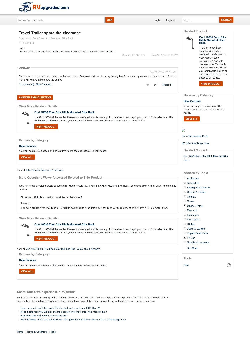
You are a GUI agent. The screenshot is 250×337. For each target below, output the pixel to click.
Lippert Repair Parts (197, 233)
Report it (166, 84)
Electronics (193, 215)
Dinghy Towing (194, 205)
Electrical (192, 210)
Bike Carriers (27, 146)
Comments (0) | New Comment (35, 84)
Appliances (193, 178)
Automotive (193, 183)
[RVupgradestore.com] (44, 7)
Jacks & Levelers (196, 228)
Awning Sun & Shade (198, 187)
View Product (46, 126)
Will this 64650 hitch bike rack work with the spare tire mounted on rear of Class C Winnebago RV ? (73, 319)
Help (186, 265)
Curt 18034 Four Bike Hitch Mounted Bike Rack (64, 112)
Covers (191, 201)
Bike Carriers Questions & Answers (45, 170)
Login (157, 20)
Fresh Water (193, 219)
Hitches (191, 224)
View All (27, 157)
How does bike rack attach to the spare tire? (44, 315)
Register (170, 20)
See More (192, 247)
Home (20, 331)
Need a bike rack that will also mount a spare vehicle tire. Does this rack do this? (64, 311)
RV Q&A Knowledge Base (195, 143)
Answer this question (35, 97)
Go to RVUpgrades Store (195, 136)
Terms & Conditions (37, 331)
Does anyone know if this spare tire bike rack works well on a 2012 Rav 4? (60, 308)
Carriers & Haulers (196, 192)
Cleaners (191, 196)
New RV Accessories (198, 242)
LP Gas (191, 238)
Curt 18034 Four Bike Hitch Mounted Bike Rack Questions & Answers (63, 248)
